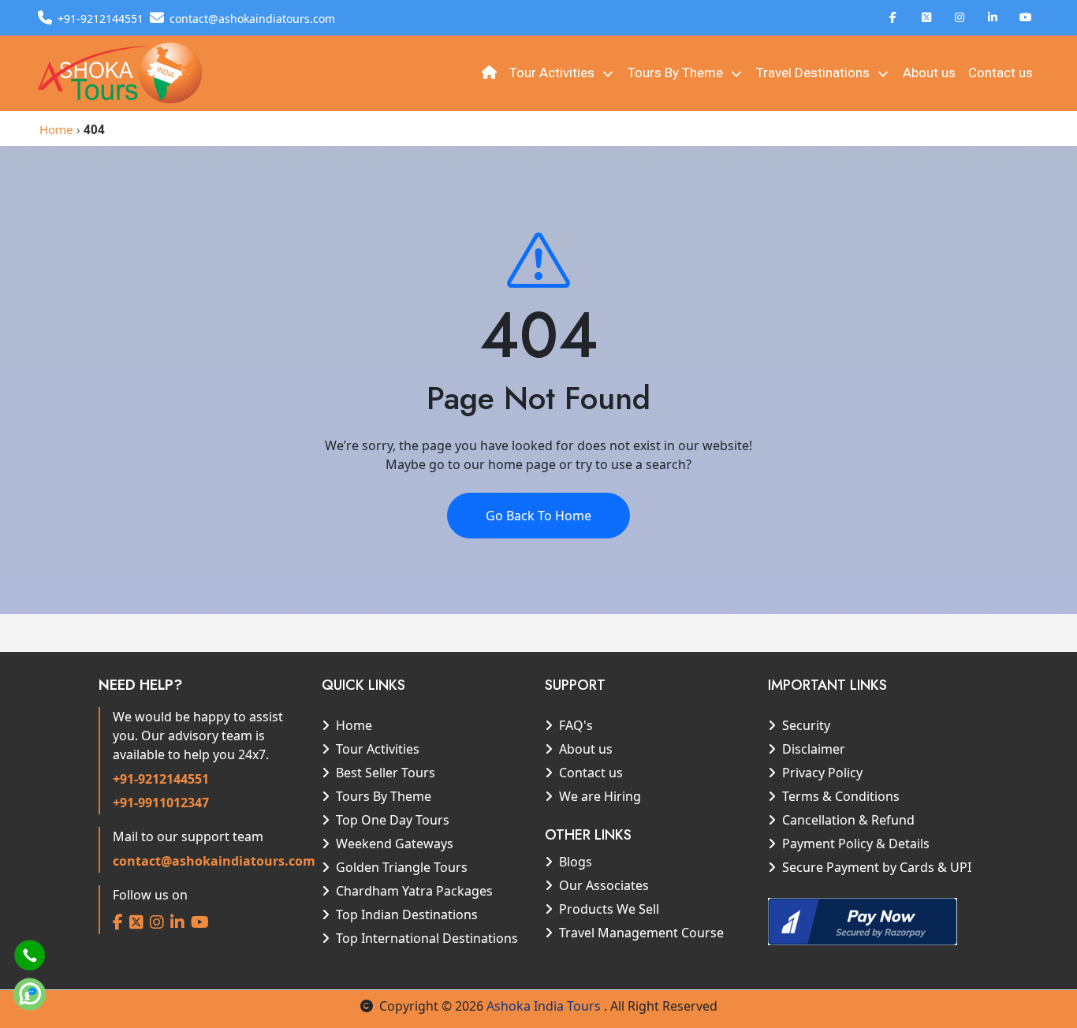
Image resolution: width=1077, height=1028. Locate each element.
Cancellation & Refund (848, 820)
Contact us (1000, 72)
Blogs (575, 861)
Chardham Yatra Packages (414, 891)
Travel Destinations (814, 72)
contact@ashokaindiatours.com (214, 861)
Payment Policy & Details (856, 843)
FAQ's (576, 725)
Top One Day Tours (392, 820)
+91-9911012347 (161, 802)
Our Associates (604, 885)
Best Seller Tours (385, 772)
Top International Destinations (427, 938)
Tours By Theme (677, 72)
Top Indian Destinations (407, 914)
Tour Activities (553, 72)
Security (806, 725)
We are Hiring (600, 796)
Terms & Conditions (841, 796)
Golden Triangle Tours (402, 867)
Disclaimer (813, 749)
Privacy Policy (822, 772)
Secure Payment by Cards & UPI (876, 867)
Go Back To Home (538, 515)
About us (929, 72)
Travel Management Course (641, 932)
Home (56, 129)
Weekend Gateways (394, 843)
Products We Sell (609, 909)
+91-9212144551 (161, 779)
